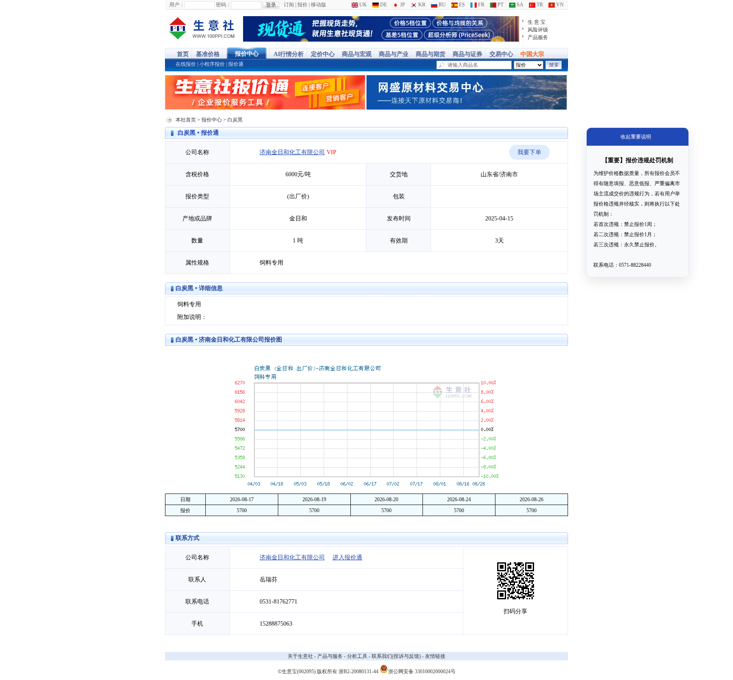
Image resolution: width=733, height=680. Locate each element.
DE (383, 5)
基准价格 (208, 54)
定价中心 (323, 54)
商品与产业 (393, 54)
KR (421, 5)
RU (441, 5)
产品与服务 (330, 656)
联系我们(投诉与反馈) (396, 656)
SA (519, 5)
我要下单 (529, 152)
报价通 (235, 64)
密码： (223, 5)
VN (559, 5)
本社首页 (186, 120)
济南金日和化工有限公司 (292, 152)
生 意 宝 (537, 22)
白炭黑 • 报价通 (198, 133)
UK (362, 5)
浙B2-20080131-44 (358, 671)
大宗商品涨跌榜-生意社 (202, 29)
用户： (177, 5)
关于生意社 (300, 656)
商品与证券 (467, 54)
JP (402, 5)
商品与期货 (430, 54)
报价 (302, 5)
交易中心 (501, 54)
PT (500, 5)
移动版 (318, 5)
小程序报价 (212, 64)
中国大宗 (532, 54)
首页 (183, 54)
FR (480, 5)
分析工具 (357, 656)
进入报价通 (347, 557)
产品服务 (538, 37)
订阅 (289, 5)
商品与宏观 (357, 54)
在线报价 (186, 64)
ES (461, 5)
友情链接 (435, 656)
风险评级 (538, 30)
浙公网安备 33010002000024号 (422, 671)
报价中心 (247, 54)
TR (539, 5)
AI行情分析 (289, 54)
